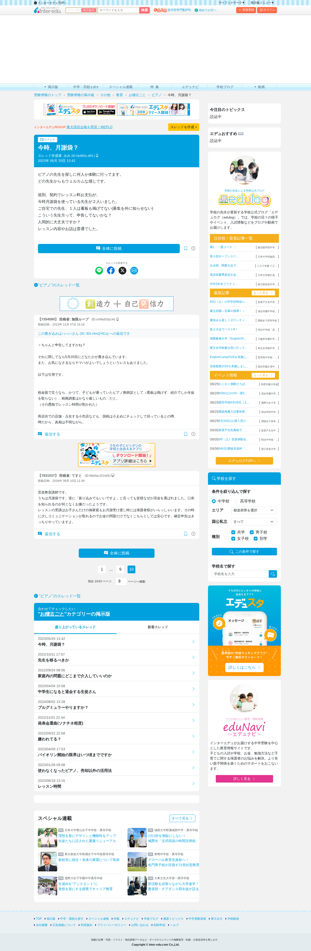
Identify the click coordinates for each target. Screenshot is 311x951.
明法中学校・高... (267, 329)
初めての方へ (207, 10)
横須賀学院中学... (267, 247)
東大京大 (217, 918)
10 (131, 569)
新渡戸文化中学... (267, 302)
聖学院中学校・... (267, 357)
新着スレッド (158, 627)
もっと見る (261, 293)
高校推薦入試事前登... (233, 411)
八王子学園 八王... (267, 266)
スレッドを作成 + (183, 127)
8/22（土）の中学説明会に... (228, 301)
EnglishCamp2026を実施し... (229, 357)
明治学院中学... (269, 412)
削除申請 (159, 925)
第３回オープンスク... (224, 256)
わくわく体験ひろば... (233, 384)
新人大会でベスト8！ (224, 329)
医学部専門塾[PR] (179, 10)
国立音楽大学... (269, 449)
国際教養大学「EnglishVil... (228, 338)
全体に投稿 (111, 248)
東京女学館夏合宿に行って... (228, 348)
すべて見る (181, 818)
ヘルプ (174, 925)
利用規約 (86, 925)
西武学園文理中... (267, 366)
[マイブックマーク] (186, 434)
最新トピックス (173, 918)
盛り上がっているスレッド (75, 627)
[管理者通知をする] (193, 248)
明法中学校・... (269, 439)
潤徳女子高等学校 (267, 320)
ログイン (269, 9)
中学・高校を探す (72, 918)
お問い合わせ (140, 925)
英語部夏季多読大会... (224, 274)
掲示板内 (89, 10)
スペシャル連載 (98, 918)
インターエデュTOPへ (52, 3)
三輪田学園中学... (267, 339)
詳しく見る (242, 779)
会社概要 (42, 925)
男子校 (261, 532)
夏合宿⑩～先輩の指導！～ (227, 311)
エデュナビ (131, 918)
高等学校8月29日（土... (234, 402)
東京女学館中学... (267, 348)
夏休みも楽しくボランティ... (228, 320)
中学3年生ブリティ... (223, 284)
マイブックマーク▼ (232, 2)
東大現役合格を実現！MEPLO (89, 127)
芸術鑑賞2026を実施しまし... (229, 366)
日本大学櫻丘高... (267, 275)
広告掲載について (64, 925)
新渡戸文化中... (269, 430)
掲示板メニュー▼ (262, 2)
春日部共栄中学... (267, 284)
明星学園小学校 (269, 384)
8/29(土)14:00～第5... (233, 393)
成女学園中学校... (267, 311)
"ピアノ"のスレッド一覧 (59, 285)
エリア (218, 510)
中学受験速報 (197, 918)
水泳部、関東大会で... (224, 265)
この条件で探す (247, 551)
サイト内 (73, 10)
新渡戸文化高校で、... (233, 430)
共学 (241, 532)
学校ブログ (151, 918)
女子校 (243, 538)
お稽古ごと (52, 614)
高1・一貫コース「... (223, 247)
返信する (52, 434)
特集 (117, 918)
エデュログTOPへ (242, 461)
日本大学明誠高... (267, 256)
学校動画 (233, 918)
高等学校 (248, 501)
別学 (263, 538)
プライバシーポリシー (111, 925)
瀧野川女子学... (269, 402)
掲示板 (51, 918)
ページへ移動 (136, 581)
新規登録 (248, 9)
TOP (39, 918)
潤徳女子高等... (269, 421)
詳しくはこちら (242, 667)
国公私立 (219, 521)
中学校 (223, 501)
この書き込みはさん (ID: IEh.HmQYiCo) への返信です (84, 333)
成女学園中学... (269, 393)
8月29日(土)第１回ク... (233, 421)
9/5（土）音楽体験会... (233, 439)
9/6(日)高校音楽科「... (233, 448)
